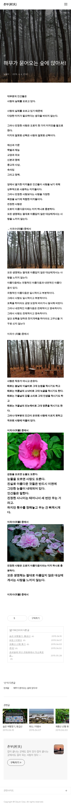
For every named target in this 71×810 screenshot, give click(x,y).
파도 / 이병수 (15, 640)
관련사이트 (9, 790)
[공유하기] (18, 618)
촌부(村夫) (10, 4)
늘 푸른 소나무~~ (12, 796)
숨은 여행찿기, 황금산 (20, 636)
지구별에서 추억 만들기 (14, 802)
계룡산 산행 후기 (17, 644)
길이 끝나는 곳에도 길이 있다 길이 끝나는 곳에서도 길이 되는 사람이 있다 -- (27, 753)
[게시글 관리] (23, 618)
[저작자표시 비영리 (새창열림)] (46, 618)
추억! (11, 648)
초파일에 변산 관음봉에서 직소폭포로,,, (26, 654)
